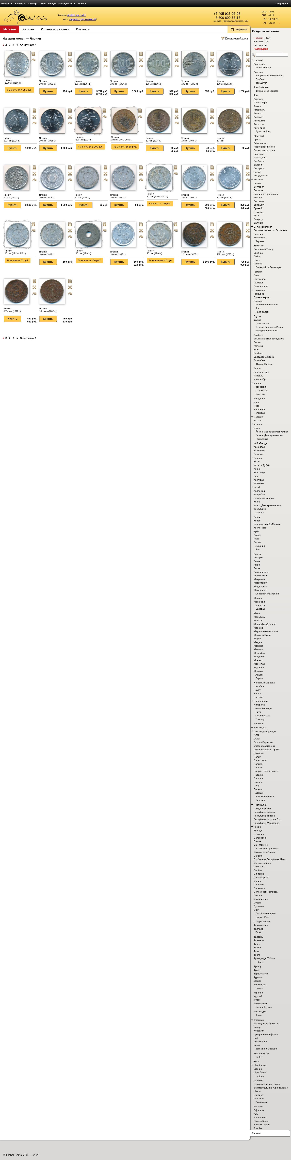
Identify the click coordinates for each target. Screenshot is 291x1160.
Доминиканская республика (269, 338)
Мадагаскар (260, 586)
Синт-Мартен (261, 877)
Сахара (258, 855)
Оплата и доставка (55, 29)
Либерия (258, 557)
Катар (257, 461)
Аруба (257, 139)
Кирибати (259, 483)
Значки (257, 368)
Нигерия (258, 697)
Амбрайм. (259, 109)
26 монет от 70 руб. (17, 260)
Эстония (258, 1106)
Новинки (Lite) (261, 41)
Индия (257, 383)
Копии (257, 517)
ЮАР (256, 1113)
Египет (257, 342)
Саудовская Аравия (265, 852)
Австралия (259, 64)
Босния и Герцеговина (266, 194)
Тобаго (259, 962)
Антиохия (259, 124)
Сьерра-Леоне (262, 921)
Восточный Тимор (263, 249)
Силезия (260, 800)
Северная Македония (267, 593)
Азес (256, 95)
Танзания (259, 940)
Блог (43, 3)
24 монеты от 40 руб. (160, 260)
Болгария (259, 186)
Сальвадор (260, 837)
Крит (258, 308)
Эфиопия (259, 1110)
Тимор (257, 947)
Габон (257, 256)
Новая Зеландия (263, 708)
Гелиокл (258, 282)
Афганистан (260, 143)
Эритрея (258, 1095)
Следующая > (28, 44)
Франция (259, 1020)
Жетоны (258, 346)
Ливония (260, 546)
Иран (257, 405)
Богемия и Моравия (266, 1048)
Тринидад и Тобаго (264, 958)
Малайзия (259, 601)
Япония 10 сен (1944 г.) (83, 252)
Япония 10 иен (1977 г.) (189, 139)
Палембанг (261, 390)
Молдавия (259, 656)
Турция (258, 977)
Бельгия (258, 179)
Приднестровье (262, 808)
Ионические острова (266, 304)
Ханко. (259, 1015)
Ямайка (258, 1128)
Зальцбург (261, 82)
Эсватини (259, 1098)
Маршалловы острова (266, 631)
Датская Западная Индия (269, 327)
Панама (258, 767)
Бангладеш (260, 157)
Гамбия (258, 271)
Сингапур (259, 873)
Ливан (257, 561)
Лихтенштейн (261, 572)
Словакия (259, 884)
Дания (257, 319)
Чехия (257, 1045)
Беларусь (259, 168)
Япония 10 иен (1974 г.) (153, 139)
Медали (258, 642)
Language (282, 3)
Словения (259, 888)
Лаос (256, 538)
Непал (257, 693)
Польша (258, 789)
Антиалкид (259, 120)
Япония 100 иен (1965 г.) (154, 82)
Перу (256, 785)
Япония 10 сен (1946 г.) (154, 252)
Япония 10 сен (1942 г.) (46, 253)
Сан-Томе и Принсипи (266, 848)
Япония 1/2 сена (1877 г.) (189, 253)
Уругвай (258, 996)
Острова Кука (262, 715)
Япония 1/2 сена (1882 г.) (47, 310)
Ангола (258, 113)
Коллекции (260, 491)
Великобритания (263, 226)
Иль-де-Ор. (260, 379)
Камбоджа (259, 450)
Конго (257, 501)
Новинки (258, 38)
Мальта (258, 620)
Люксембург (260, 575)
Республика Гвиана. (265, 815)
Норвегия (259, 723)
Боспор (258, 197)
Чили (256, 1061)
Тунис (257, 970)
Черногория (260, 1041)
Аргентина (259, 127)
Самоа (257, 841)
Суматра (260, 394)
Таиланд (258, 928)
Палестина (260, 760)
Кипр (256, 476)
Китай (257, 487)
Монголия (259, 663)
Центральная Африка (266, 1034)
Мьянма (258, 671)
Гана (256, 275)
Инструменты (66, 3)
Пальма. (258, 764)
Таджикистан (261, 925)
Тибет (257, 944)
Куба (256, 531)
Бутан (257, 215)
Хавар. (257, 1027)
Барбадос (259, 161)
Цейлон (259, 1076)
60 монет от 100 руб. (89, 260)
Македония (260, 590)
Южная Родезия (264, 364)
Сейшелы (259, 866)
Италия (258, 424)
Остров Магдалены (264, 746)
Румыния (259, 834)
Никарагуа (259, 704)
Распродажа (261, 48)
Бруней (258, 208)
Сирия (257, 881)
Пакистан (259, 753)
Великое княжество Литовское (270, 230)
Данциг (259, 792)
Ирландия (259, 409)
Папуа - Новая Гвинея (266, 771)
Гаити (257, 260)
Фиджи (257, 999)
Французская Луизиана (266, 1023)
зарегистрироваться (82, 19)
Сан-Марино (261, 844)
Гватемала (260, 279)
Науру (257, 689)
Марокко (258, 627)
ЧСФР (258, 1056)
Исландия (259, 412)
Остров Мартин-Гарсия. (267, 749)
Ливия (257, 564)
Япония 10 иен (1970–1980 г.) (121, 138)
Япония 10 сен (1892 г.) (11, 196)
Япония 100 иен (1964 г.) (83, 82)
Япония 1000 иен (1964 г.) (13, 81)
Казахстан (259, 446)
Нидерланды (261, 701)
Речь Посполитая (264, 796)
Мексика (258, 645)
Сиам (258, 932)
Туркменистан (261, 973)
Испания (258, 416)
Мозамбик (259, 653)
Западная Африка (264, 356)
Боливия (258, 190)
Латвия (258, 542)
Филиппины (260, 1003)
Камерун (258, 454)
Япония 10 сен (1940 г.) (82, 196)
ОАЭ (256, 735)
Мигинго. (259, 649)
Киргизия (259, 479)
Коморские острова (264, 498)
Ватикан (258, 222)
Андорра (258, 117)
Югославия (260, 1117)
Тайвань (258, 936)
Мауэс (257, 638)
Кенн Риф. (259, 472)
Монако (258, 660)
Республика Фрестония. (267, 823)
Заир (256, 349)
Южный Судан (262, 1124)
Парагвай (259, 774)
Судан (257, 902)
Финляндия (260, 1011)
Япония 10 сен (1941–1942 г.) (15, 252)
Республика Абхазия (265, 812)
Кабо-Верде (260, 443)
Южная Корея (261, 1121)
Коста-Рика (260, 527)
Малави (258, 598)
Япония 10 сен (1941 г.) (189, 196)
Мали (257, 613)
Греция (258, 301)
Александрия (261, 102)
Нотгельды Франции (265, 731)
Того (256, 951)
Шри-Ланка (260, 1072)
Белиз (257, 172)
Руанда (258, 830)
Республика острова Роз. (267, 819)
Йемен (257, 428)
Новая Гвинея (263, 67)
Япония (256, 1133)
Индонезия (260, 386)
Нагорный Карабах (264, 682)
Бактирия (259, 154)
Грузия (257, 316)
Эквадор (258, 1080)
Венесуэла (260, 237)
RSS (267, 38)
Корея (257, 520)
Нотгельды (260, 727)
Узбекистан (260, 984)
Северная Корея (263, 863)
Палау (257, 756)
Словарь (33, 3)
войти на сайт (76, 15)
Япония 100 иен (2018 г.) (225, 82)
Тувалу (257, 966)
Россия (258, 826)
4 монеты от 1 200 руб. (90, 146)
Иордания (259, 398)
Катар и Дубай (262, 465)
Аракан (259, 674)
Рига (258, 549)
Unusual (258, 60)
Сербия (258, 870)
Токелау (259, 719)
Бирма (259, 678)
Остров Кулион (263, 1007)
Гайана (258, 263)
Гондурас (259, 293)
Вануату (258, 219)
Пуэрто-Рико (262, 917)
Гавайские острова (265, 913)
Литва (257, 568)
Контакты (83, 29)
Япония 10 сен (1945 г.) (117, 253)
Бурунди (258, 212)
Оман (257, 738)
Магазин (6, 3)
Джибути (258, 335)
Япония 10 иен (220, 139)
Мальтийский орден (265, 624)
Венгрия (258, 234)
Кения (257, 468)
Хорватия (259, 1030)
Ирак (256, 402)
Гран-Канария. (262, 297)
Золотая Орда (261, 372)
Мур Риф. (259, 667)
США (256, 910)
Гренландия (262, 323)
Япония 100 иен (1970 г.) (189, 82)
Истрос (258, 420)
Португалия (260, 804)
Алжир (257, 106)
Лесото (258, 554)
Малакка (260, 605)
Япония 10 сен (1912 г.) (46, 196)
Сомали (258, 895)
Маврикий (259, 579)
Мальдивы (259, 616)
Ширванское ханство (266, 90)
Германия (259, 290)
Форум (52, 3)
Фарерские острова (266, 330)
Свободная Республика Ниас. (270, 859)
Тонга (257, 954)
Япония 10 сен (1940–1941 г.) (157, 195)
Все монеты (260, 45)
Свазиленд (261, 1102)
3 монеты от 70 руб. (160, 203)
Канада (258, 458)
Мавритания (260, 582)
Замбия (258, 353)
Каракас (259, 241)
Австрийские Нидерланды (269, 75)
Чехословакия (261, 1053)
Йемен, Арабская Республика (271, 431)
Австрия (258, 72)
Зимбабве (259, 360)
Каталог (20, 3)
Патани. (258, 782)
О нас (82, 3)
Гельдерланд (261, 286)
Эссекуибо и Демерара (268, 267)
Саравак (260, 608)
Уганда (257, 981)
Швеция (258, 1068)
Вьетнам (258, 252)
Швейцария (260, 1065)
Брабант (260, 79)
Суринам (259, 906)
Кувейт (257, 535)
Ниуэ (258, 712)
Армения (259, 135)
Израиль (258, 375)
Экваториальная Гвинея (267, 1084)
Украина (258, 992)
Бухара (259, 988)
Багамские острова (264, 150)
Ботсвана (259, 201)
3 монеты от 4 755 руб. (19, 89)
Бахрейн (258, 164)
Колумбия (259, 494)
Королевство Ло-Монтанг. (268, 524)
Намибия (259, 686)
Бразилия (259, 204)
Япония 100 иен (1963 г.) (47, 82)
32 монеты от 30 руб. (125, 146)
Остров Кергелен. (263, 742)
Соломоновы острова (266, 891)
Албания (258, 99)
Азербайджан (261, 87)
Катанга (259, 512)
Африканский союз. (264, 146)
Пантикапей (262, 311)
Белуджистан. (261, 175)
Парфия (258, 778)
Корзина (241, 29)
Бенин (257, 183)
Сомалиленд (261, 899)
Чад (256, 1038)
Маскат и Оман (262, 635)
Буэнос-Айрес (263, 131)
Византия (259, 245)
